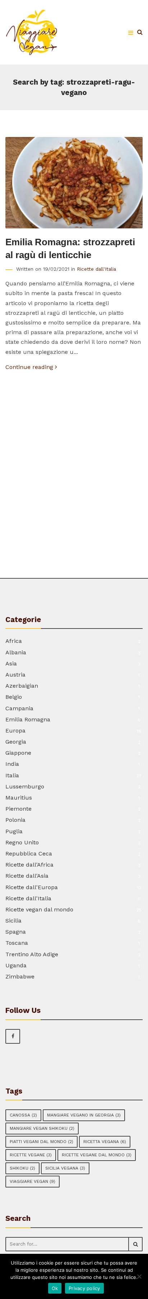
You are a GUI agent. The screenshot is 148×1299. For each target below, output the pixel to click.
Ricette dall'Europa (31, 887)
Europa (15, 730)
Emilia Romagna (27, 719)
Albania (15, 652)
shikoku (22, 1168)
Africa (13, 640)
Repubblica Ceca (28, 853)
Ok (55, 1288)
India (12, 763)
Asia (11, 663)
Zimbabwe (19, 976)
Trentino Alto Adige (31, 954)
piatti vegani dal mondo (41, 1141)
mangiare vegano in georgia (84, 1115)
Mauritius (18, 797)
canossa (23, 1115)
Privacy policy (84, 1288)
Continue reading (30, 367)
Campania (19, 708)
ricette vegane (31, 1154)
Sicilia (13, 920)
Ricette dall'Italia (96, 269)
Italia (12, 775)
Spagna (15, 931)
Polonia (15, 819)
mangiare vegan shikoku (42, 1128)
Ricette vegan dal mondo (39, 909)
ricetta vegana (104, 1141)
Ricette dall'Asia (26, 875)
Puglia (14, 831)
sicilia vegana (65, 1168)
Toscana (16, 942)
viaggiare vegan (32, 1181)
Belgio (13, 696)
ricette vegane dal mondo (96, 1154)
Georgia (15, 741)
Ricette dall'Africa (29, 864)
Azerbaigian (21, 685)
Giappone (18, 752)
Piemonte (18, 808)
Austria (15, 674)
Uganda (16, 965)
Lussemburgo (24, 786)
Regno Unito (22, 842)
